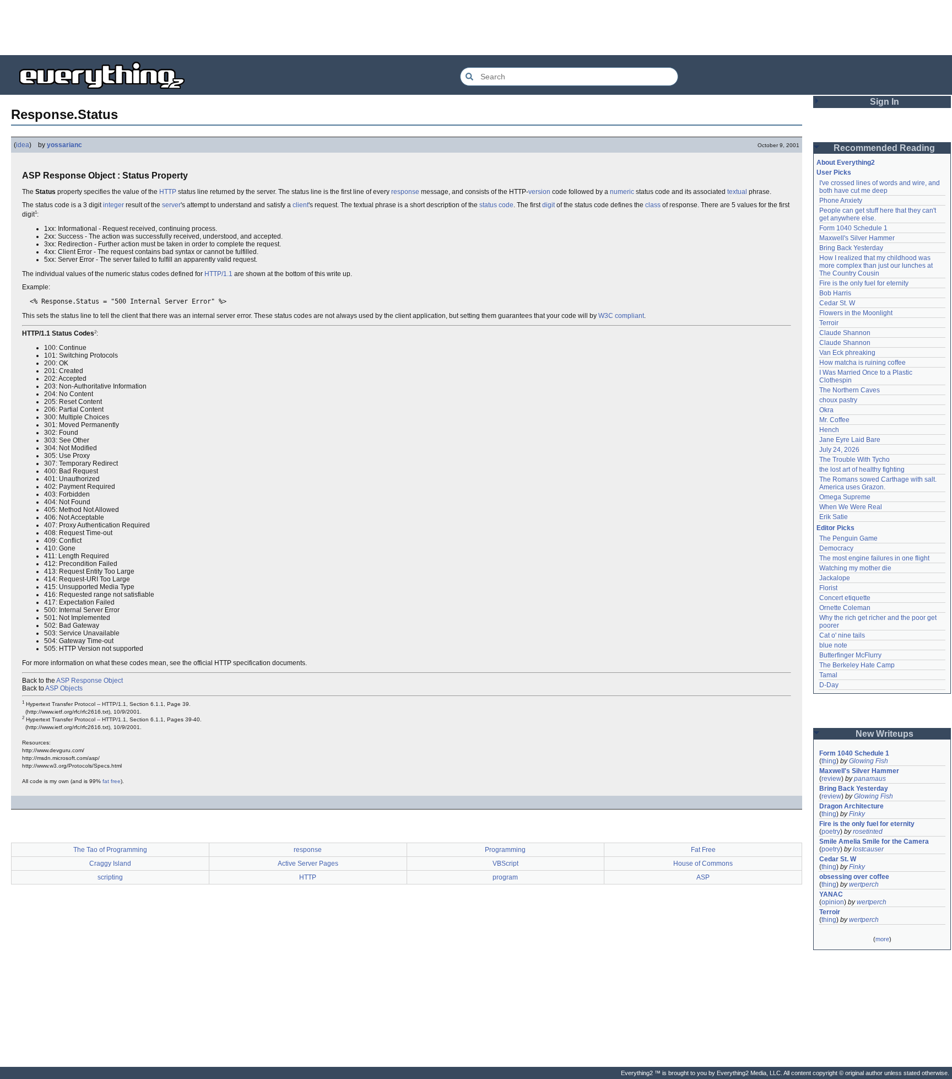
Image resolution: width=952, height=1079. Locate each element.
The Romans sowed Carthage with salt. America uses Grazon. (878, 483)
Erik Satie (833, 517)
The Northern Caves (849, 390)
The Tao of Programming (110, 850)
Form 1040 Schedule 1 (853, 228)
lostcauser (868, 849)
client (301, 205)
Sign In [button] (884, 101)
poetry (830, 831)
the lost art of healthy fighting (862, 469)
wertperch (864, 884)
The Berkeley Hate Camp (857, 665)
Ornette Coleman (844, 608)
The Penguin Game (848, 538)
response (405, 192)
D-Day (829, 685)
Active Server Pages (308, 863)
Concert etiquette (844, 598)
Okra (826, 410)
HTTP (167, 192)
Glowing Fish (868, 761)
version (539, 192)
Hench (829, 430)
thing (828, 761)
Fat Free (703, 850)
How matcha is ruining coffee (862, 362)
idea (22, 145)
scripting (110, 877)
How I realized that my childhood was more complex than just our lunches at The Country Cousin (876, 265)
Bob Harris (835, 293)
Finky (857, 814)
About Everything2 (845, 162)
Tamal (828, 675)
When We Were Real (850, 507)
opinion (832, 902)
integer (113, 205)
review (831, 779)
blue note (833, 645)
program (505, 877)
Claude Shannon (844, 333)
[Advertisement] (476, 27)
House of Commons (703, 863)
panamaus (870, 779)
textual (737, 192)
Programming (505, 850)
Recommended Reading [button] (884, 148)
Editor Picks (835, 528)
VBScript (505, 863)
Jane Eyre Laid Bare (849, 440)
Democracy (836, 548)
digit (548, 205)
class (653, 205)
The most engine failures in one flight (874, 558)
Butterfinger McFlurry (850, 655)
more (882, 939)
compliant (629, 316)
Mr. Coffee (834, 420)
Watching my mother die (855, 568)
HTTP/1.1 (218, 274)
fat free (111, 781)
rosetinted (868, 831)
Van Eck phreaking (847, 353)
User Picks (833, 172)
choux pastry (838, 400)
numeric (622, 192)
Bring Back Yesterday (851, 248)
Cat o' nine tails (842, 635)
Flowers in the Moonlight (855, 313)
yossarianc (64, 145)
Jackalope (834, 578)
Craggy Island (110, 863)
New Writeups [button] (884, 733)
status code (496, 205)
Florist (828, 588)
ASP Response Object (89, 680)
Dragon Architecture (851, 806)
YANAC (831, 894)
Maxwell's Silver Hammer (857, 238)
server (171, 205)
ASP (703, 877)
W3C (605, 316)
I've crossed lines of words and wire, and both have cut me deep (880, 187)
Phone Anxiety (840, 200)
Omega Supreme (844, 497)
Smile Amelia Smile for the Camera (874, 841)
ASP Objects (64, 688)
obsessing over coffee (854, 877)
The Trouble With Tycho (854, 459)
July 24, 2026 (839, 450)
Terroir (829, 323)
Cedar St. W (837, 303)
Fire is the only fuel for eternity (863, 283)
